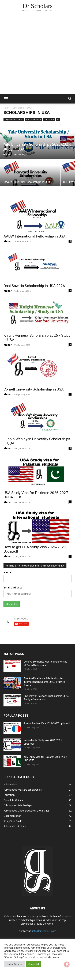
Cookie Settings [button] (14, 964)
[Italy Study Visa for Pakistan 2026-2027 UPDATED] (12, 761)
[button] (6, 99)
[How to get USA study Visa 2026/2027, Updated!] (37, 525)
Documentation (33, 119)
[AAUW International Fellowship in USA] (37, 215)
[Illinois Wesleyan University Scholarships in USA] (37, 418)
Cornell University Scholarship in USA (33, 389)
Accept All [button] (33, 964)
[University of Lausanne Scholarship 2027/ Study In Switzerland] (12, 700)
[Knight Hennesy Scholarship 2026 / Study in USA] (37, 314)
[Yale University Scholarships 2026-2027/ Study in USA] (37, 146)
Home (6, 107)
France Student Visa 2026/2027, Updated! (47, 723)
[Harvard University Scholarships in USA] (30, 178)
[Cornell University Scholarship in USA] (37, 368)
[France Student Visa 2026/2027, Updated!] (12, 728)
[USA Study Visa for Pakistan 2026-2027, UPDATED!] (37, 472)
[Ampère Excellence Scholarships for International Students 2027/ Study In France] (12, 683)
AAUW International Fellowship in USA (34, 236)
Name (7, 572)
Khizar (6, 154)
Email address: (12, 587)
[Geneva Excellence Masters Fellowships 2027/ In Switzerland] (12, 666)
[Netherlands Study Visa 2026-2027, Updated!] (12, 744)
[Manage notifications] (67, 964)
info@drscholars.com (44, 931)
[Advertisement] (37, 54)
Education (49, 119)
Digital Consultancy (13, 119)
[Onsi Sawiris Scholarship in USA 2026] (37, 265)
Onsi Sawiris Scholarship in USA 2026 (34, 286)
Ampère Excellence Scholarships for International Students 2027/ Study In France (44, 682)
